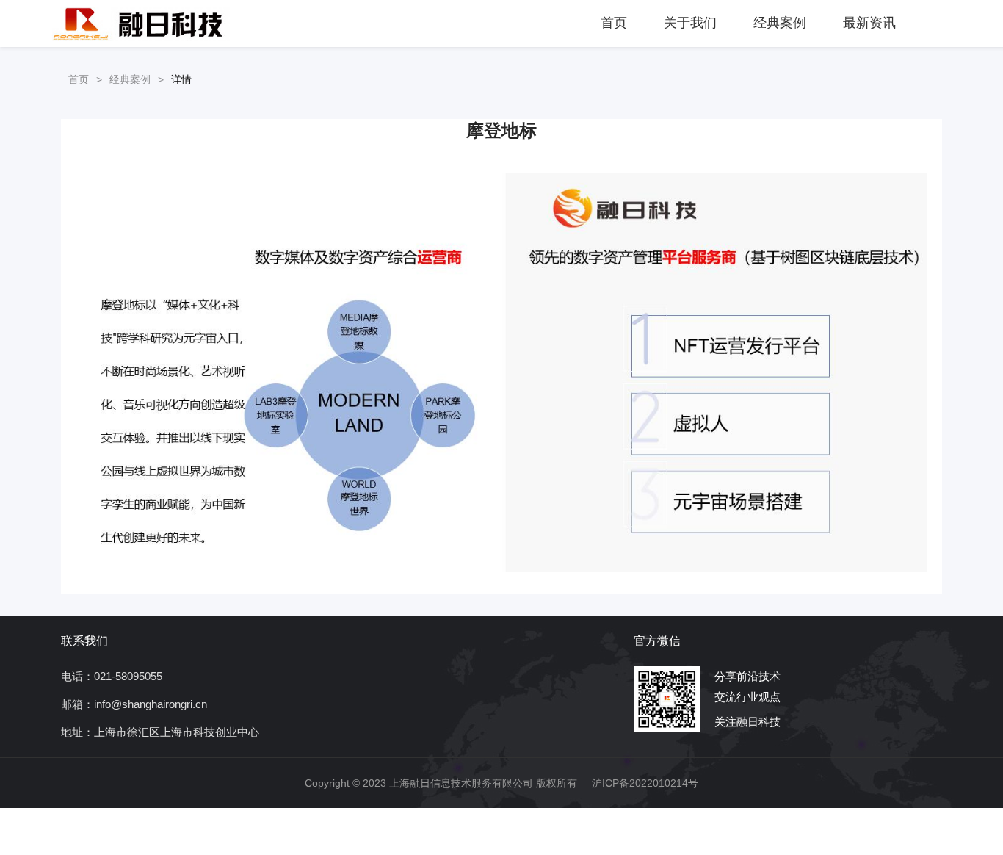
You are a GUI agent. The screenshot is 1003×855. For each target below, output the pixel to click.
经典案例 (779, 22)
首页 (614, 22)
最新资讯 (869, 22)
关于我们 (690, 22)
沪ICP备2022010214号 (645, 783)
